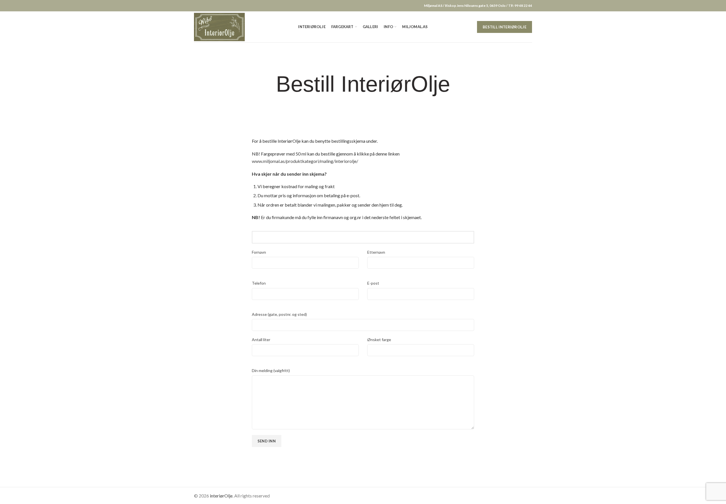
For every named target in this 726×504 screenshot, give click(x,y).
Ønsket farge (379, 339)
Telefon (259, 283)
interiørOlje (221, 495)
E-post (373, 283)
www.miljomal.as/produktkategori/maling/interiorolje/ (305, 161)
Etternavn (376, 252)
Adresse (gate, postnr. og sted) (279, 314)
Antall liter (261, 339)
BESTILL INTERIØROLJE (504, 27)
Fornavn (259, 252)
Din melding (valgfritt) (271, 370)
